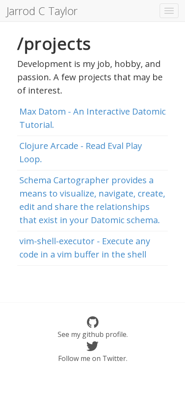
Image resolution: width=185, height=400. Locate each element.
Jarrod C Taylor (41, 10)
